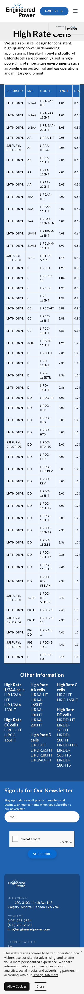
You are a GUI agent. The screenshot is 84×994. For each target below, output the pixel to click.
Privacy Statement (45, 975)
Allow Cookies (17, 986)
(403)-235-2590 (19, 925)
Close (40, 986)
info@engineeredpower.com (29, 929)
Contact (51, 11)
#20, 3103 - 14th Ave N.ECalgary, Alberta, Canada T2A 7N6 (33, 904)
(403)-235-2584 (19, 920)
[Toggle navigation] (75, 11)
